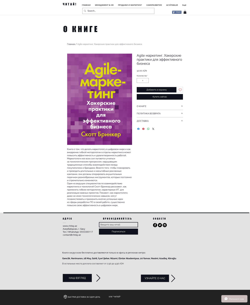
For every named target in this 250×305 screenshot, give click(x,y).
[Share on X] (153, 128)
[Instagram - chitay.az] (165, 225)
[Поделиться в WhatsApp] (148, 128)
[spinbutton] (142, 80)
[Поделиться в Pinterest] (143, 128)
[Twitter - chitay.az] (160, 225)
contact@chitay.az (72, 234)
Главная (71, 44)
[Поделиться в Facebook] (138, 128)
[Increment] (146, 80)
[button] (184, 12)
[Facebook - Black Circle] (155, 225)
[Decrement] (138, 80)
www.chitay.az (70, 225)
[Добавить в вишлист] (180, 89)
